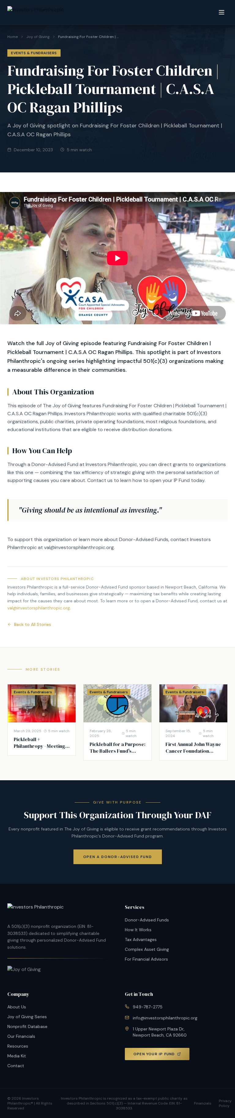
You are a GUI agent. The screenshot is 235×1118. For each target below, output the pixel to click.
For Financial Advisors (146, 959)
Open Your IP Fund (154, 1054)
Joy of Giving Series (27, 1016)
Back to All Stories (32, 624)
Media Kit (16, 1056)
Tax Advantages (141, 939)
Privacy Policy (225, 1103)
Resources (17, 1046)
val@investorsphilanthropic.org (38, 608)
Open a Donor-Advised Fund (117, 856)
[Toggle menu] (221, 12)
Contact (15, 1065)
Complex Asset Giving (147, 949)
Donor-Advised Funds (147, 920)
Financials (202, 1103)
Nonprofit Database (27, 1026)
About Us (16, 1007)
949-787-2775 (147, 1007)
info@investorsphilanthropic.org (165, 1018)
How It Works (138, 929)
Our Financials (21, 1036)
